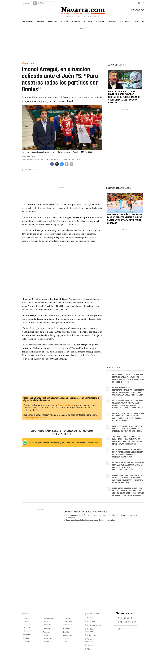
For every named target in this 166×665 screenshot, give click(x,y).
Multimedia (125, 21)
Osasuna (76, 21)
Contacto (90, 618)
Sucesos (27, 625)
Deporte (88, 21)
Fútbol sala (30, 170)
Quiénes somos (93, 614)
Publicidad (91, 621)
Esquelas (139, 21)
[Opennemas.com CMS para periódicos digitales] (125, 624)
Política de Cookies (94, 625)
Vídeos (67, 642)
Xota (38, 170)
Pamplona (52, 21)
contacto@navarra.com (34, 417)
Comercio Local (65, 405)
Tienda (89, 649)
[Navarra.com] (83, 10)
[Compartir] (52, 164)
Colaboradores (49, 619)
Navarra (40, 21)
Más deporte (69, 625)
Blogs (46, 622)
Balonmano (68, 619)
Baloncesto (48, 638)
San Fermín (27, 21)
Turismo (90, 645)
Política (26, 622)
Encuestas (48, 625)
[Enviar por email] (66, 164)
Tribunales (27, 628)
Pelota (46, 641)
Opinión (65, 21)
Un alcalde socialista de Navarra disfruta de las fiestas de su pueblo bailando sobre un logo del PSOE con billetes (124, 97)
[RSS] (131, 618)
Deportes (46, 632)
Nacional (100, 21)
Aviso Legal (91, 635)
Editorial (27, 641)
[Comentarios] (71, 164)
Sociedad (27, 631)
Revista (112, 21)
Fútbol (46, 635)
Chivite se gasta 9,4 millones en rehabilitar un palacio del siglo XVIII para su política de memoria (127, 428)
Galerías (67, 639)
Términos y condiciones (94, 511)
